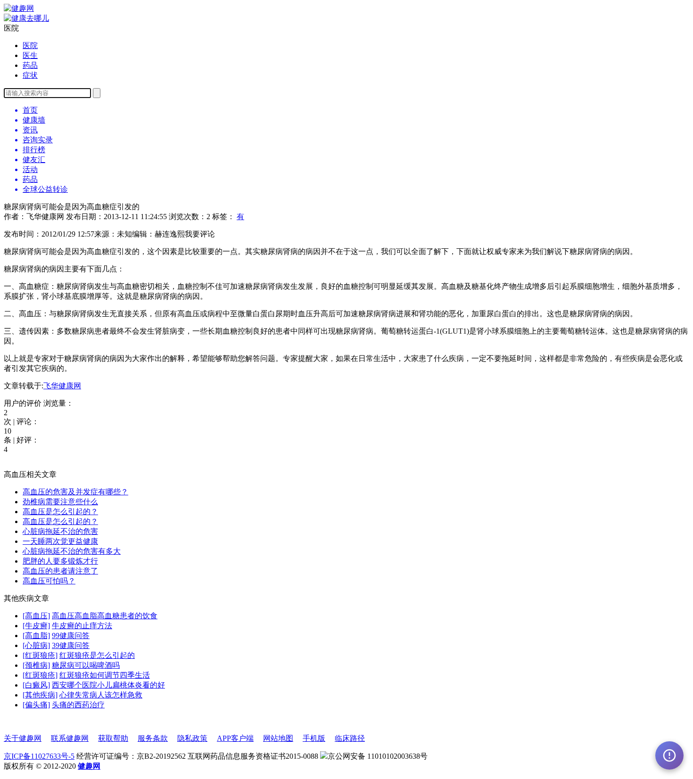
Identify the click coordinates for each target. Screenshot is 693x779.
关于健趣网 (22, 738)
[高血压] (36, 616)
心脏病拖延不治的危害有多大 (72, 551)
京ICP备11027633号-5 (39, 756)
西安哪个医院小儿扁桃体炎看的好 (108, 685)
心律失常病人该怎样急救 (100, 695)
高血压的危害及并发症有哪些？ (75, 492)
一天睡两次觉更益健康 (60, 541)
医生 (30, 55)
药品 (30, 65)
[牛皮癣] (36, 626)
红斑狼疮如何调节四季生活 (104, 675)
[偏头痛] (36, 705)
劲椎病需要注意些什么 (60, 502)
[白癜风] (36, 685)
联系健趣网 (70, 738)
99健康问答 (71, 635)
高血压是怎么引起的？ (60, 512)
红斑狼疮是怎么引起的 (97, 655)
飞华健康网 (62, 386)
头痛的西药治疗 (78, 705)
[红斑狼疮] (40, 655)
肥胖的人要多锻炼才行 (60, 561)
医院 (30, 45)
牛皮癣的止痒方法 (82, 626)
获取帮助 (113, 738)
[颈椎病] (36, 665)
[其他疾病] (40, 695)
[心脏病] (36, 645)
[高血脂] (36, 635)
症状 (30, 75)
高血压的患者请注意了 (60, 571)
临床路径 (350, 738)
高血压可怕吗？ (49, 581)
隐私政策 (192, 738)
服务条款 (153, 738)
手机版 (314, 738)
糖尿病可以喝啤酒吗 (86, 665)
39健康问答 (71, 645)
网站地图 (278, 738)
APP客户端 (235, 738)
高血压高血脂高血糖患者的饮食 (104, 616)
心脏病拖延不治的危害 (60, 531)
